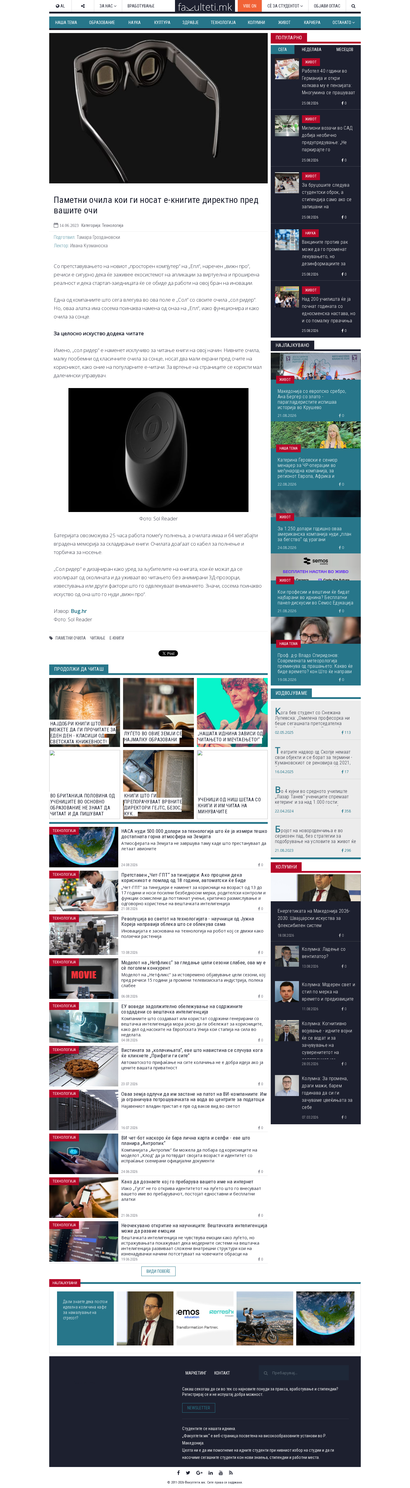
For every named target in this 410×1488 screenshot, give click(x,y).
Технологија (223, 22)
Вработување (141, 6)
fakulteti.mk (84, 1383)
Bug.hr (79, 610)
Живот (284, 22)
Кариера (312, 22)
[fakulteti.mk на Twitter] (188, 1472)
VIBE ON (249, 6)
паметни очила (71, 638)
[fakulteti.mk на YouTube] (221, 1472)
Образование (102, 22)
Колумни (256, 22)
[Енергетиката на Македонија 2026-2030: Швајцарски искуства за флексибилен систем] (145, 1318)
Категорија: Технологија (102, 225)
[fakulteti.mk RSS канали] (231, 1472)
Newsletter (198, 1407)
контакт (222, 1373)
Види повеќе (158, 1271)
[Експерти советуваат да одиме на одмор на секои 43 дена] (265, 1318)
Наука (134, 22)
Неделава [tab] (311, 49)
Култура (162, 22)
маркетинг (196, 1373)
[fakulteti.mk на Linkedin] (211, 1472)
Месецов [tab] (344, 49)
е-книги (117, 638)
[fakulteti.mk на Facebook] (178, 1472)
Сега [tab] (282, 49)
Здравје (190, 22)
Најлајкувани (65, 1283)
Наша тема (66, 22)
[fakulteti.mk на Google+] (199, 1472)
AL (62, 6)
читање (97, 638)
